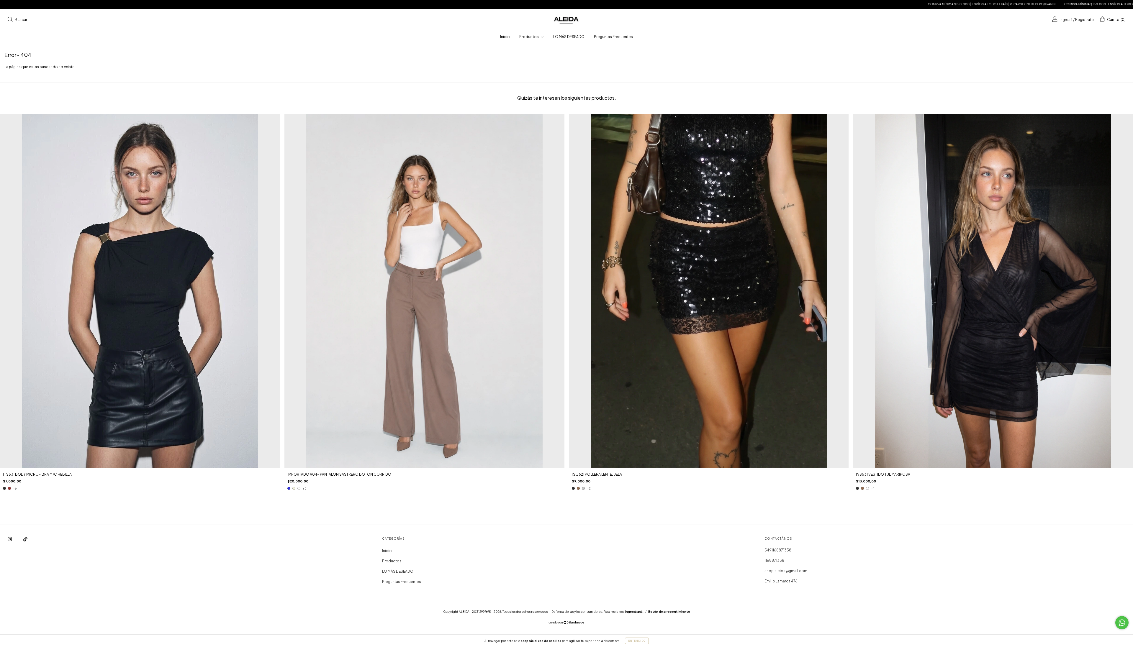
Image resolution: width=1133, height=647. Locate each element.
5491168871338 (777, 550)
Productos (529, 37)
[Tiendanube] (566, 623)
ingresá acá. (634, 611)
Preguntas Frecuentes (613, 37)
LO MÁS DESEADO (568, 37)
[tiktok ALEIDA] (25, 539)
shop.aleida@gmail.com (785, 571)
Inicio (505, 37)
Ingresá (1066, 19)
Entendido (637, 640)
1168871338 (774, 560)
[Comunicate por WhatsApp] (1122, 622)
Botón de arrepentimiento (669, 611)
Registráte (1084, 19)
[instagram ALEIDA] (10, 539)
